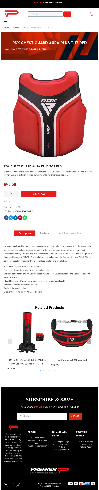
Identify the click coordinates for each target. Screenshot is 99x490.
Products (15, 28)
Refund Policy (86, 447)
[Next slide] (89, 341)
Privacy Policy (86, 444)
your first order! (48, 2)
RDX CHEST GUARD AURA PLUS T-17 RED (29, 49)
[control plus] (16, 194)
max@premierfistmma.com (40, 445)
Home (6, 28)
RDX (18, 207)
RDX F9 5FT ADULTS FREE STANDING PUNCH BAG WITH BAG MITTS (27, 361)
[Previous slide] (10, 341)
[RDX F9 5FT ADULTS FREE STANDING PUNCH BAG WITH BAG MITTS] (27, 334)
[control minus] (7, 194)
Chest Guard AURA (25, 210)
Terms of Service (85, 441)
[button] (91, 113)
